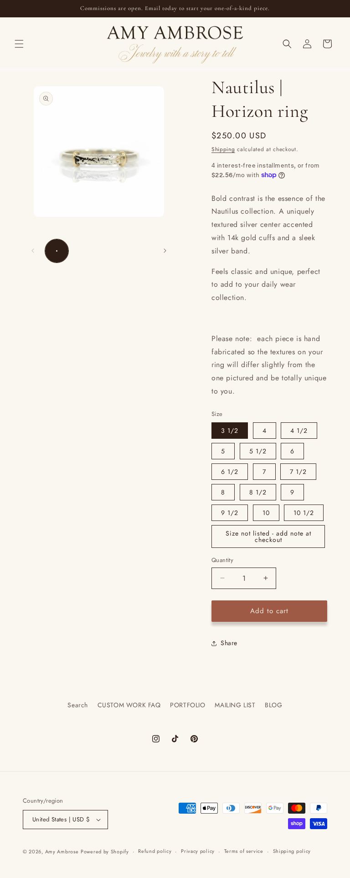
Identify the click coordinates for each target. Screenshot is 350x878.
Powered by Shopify (105, 851)
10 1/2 (303, 512)
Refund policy (154, 851)
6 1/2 (229, 471)
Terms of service (243, 851)
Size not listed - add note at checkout (268, 536)
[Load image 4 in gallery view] (140, 251)
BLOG (273, 705)
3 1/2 (229, 430)
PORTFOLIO (187, 705)
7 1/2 (298, 471)
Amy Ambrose (62, 851)
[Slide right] (165, 251)
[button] (19, 44)
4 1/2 (299, 430)
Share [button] (229, 642)
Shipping (223, 149)
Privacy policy (198, 851)
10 (266, 512)
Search (77, 705)
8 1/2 (258, 492)
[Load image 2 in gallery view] (84, 251)
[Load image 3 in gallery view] (112, 251)
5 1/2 (258, 451)
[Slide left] (33, 251)
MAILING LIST (235, 705)
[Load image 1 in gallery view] (56, 251)
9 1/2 (229, 512)
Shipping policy (292, 851)
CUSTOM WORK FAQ (129, 705)
